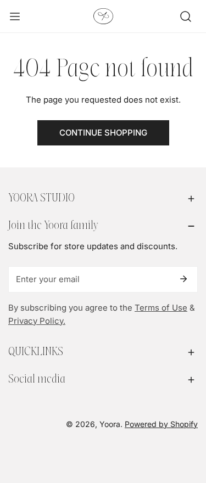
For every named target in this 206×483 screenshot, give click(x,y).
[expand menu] (14, 16)
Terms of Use (161, 307)
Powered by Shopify (161, 424)
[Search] (186, 16)
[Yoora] (103, 16)
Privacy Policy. (36, 321)
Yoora (109, 424)
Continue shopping (103, 132)
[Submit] (183, 278)
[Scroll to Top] (186, 425)
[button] (103, 198)
